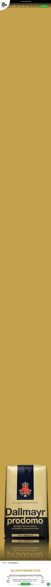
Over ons (22, 5)
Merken (18, 5)
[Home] (4, 5)
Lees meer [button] (35, 581)
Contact (27, 5)
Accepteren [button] (25, 584)
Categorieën (14, 5)
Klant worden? (43, 6)
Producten (8, 5)
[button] (48, 584)
